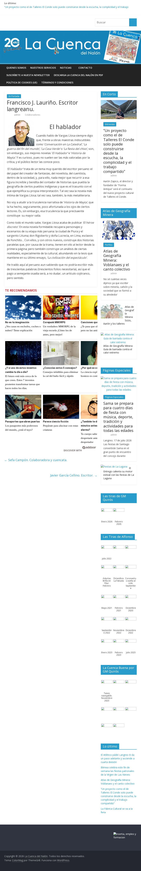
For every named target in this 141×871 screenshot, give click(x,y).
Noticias (65, 67)
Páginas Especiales (114, 397)
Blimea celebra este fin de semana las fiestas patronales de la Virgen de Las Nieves (117, 771)
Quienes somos (16, 67)
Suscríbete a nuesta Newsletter (28, 75)
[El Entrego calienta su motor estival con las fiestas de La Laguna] (114, 466)
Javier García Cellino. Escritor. (73, 475)
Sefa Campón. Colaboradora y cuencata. (35, 460)
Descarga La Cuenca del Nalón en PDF (78, 75)
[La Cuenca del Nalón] (70, 33)
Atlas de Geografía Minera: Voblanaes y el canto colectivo (116, 260)
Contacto (85, 67)
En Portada (14, 96)
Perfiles (108, 244)
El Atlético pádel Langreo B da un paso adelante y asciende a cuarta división (117, 758)
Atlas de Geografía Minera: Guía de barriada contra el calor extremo (118, 349)
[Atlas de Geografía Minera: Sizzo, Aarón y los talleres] (112, 305)
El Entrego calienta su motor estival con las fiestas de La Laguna (118, 473)
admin (17, 114)
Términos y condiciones (57, 82)
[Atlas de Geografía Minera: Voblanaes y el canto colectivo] (119, 222)
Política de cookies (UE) (21, 82)
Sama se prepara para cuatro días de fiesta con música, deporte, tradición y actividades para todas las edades (118, 417)
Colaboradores (32, 114)
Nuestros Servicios (43, 67)
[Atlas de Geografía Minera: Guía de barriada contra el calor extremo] (118, 334)
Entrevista (110, 124)
